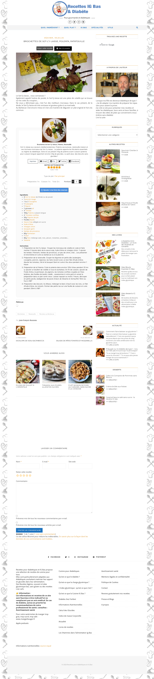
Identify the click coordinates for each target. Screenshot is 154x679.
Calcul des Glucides (67, 610)
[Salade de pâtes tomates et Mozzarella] (87, 330)
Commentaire (21, 481)
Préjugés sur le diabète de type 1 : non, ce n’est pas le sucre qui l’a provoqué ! (122, 350)
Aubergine (29, 204)
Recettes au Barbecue (46, 314)
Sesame (27, 240)
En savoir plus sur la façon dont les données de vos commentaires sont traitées (52, 537)
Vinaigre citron (29, 227)
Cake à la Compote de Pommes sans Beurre (121, 376)
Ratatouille (32, 314)
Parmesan (31, 233)
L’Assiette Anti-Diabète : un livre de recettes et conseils (128, 244)
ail (33, 208)
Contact (104, 588)
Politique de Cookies (109, 582)
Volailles (59, 38)
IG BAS (84, 27)
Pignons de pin (32, 217)
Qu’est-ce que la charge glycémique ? (74, 582)
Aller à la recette (64, 48)
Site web (72, 461)
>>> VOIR (124, 155)
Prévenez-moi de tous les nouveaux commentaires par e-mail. (41, 518)
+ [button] (80, 181)
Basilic (32, 220)
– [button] (72, 181)
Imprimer (33, 161)
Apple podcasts (22, 623)
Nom (19, 461)
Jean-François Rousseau (28, 320)
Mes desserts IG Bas (128, 294)
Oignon (27, 206)
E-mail (45, 461)
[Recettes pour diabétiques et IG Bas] (77, 12)
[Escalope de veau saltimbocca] (20, 330)
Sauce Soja (28, 222)
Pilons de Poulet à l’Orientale (25, 386)
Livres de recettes (66, 627)
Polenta (31, 213)
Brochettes (21, 314)
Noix (29, 238)
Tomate (28, 211)
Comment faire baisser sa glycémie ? (121, 331)
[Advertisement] (54, 419)
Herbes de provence (32, 231)
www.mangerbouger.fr (25, 619)
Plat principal (59, 176)
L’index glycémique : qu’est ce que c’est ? (75, 588)
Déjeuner (48, 38)
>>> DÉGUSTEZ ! (111, 380)
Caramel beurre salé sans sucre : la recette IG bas (120, 398)
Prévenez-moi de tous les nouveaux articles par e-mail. (38, 525)
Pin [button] (53, 161)
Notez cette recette (44, 48)
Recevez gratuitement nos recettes (115, 593)
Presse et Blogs (107, 599)
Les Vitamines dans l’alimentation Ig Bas (75, 632)
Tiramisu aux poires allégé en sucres (51, 386)
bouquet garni (29, 229)
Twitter (63, 161)
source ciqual (46, 646)
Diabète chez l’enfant (67, 599)
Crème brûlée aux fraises (116, 386)
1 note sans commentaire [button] (44, 534)
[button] (48, 167)
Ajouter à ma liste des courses (55, 190)
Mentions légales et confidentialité (115, 577)
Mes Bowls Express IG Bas (128, 268)
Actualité (62, 621)
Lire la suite (100, 117)
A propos (105, 604)
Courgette (33, 202)
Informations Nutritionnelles (70, 604)
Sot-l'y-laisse (30, 197)
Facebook (75, 161)
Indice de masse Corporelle (70, 616)
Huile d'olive (28, 224)
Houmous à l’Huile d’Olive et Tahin (129, 204)
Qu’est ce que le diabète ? (69, 577)
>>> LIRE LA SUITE (112, 345)
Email (44, 161)
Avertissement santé (25, 610)
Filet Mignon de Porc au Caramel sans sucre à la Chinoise (79, 387)
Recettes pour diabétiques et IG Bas (30, 569)
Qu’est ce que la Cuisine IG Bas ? (72, 593)
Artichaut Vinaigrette (126, 177)
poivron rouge (30, 199)
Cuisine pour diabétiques (69, 571)
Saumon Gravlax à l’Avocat (129, 151)
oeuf (27, 236)
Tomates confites (32, 215)
